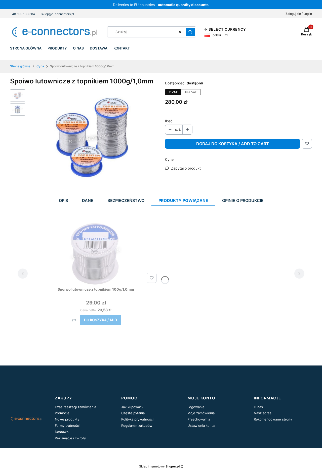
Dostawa (61, 432)
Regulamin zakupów (136, 426)
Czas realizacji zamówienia (75, 407)
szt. (74, 320)
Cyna (40, 66)
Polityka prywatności (137, 419)
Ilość (169, 121)
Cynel (169, 159)
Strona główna (20, 66)
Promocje (62, 413)
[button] (190, 32)
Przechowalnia (198, 419)
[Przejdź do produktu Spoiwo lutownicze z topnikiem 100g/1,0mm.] (96, 253)
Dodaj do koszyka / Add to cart (232, 143)
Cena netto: (88, 310)
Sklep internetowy (159, 466)
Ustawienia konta (201, 426)
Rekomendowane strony (273, 419)
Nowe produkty (67, 419)
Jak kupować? (132, 407)
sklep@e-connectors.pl (57, 14)
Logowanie (196, 407)
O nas (258, 407)
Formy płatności (67, 426)
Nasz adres (262, 413)
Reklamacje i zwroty (70, 438)
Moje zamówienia (201, 413)
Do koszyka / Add (100, 320)
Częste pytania (133, 413)
